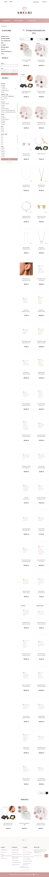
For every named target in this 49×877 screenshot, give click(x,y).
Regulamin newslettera (16, 854)
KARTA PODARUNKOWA (6, 51)
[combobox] (26, 39)
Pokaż (9, 159)
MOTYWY (3, 49)
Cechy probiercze (15, 860)
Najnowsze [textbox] (22, 39)
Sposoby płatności (26, 854)
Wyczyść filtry (9, 162)
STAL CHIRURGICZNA (32, 20)
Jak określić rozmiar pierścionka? (27, 864)
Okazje (2, 53)
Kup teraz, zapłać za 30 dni (28, 856)
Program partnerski (15, 864)
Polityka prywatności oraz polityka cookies (17, 857)
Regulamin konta (15, 852)
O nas (24, 850)
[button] (3, 847)
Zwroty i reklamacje (26, 858)
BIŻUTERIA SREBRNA (19, 20)
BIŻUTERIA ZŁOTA (6, 20)
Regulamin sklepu (15, 850)
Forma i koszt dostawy (27, 852)
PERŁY (2, 43)
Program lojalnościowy (16, 862)
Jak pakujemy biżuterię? (27, 861)
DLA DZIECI (3, 45)
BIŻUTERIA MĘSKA (5, 47)
